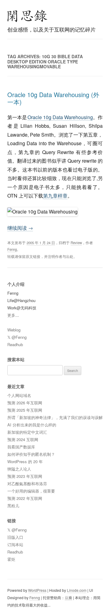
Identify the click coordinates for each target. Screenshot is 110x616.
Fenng (12, 249)
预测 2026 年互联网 (24, 403)
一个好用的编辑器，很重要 (31, 491)
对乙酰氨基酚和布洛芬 (27, 483)
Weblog (13, 330)
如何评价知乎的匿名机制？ (31, 454)
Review (76, 242)
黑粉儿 (13, 505)
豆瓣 (68, 597)
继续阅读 (20, 227)
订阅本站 (15, 544)
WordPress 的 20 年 (25, 461)
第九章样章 (55, 195)
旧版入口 (15, 537)
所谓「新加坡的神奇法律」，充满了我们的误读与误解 (55, 417)
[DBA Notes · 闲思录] (27, 16)
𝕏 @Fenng (17, 337)
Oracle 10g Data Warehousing (60, 117)
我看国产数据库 (21, 447)
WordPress (37, 590)
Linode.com (76, 590)
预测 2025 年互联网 (24, 410)
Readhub (15, 344)
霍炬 (11, 559)
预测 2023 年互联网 (24, 476)
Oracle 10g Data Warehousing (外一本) (53, 98)
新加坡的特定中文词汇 (27, 432)
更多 (11, 315)
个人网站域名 (19, 395)
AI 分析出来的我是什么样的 (31, 425)
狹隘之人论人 (19, 469)
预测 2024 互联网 (22, 439)
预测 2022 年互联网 (24, 498)
